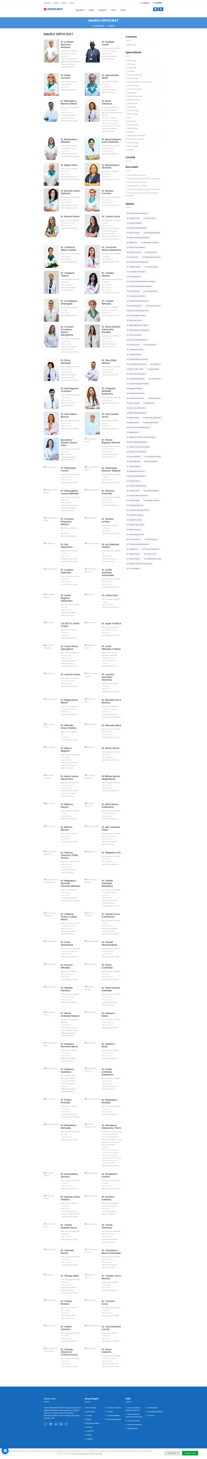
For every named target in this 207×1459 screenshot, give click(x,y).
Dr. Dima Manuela (133, 291)
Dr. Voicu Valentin (133, 569)
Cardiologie (132, 68)
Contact (71, 3)
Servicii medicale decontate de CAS (133, 1409)
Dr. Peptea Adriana (133, 466)
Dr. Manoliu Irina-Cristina (135, 398)
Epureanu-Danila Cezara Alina (137, 311)
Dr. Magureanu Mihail (134, 388)
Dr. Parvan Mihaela (133, 461)
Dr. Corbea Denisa (151, 267)
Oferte (89, 1435)
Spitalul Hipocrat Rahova (69, 90)
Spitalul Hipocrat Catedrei (111, 228)
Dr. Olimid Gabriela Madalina (137, 442)
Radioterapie (132, 103)
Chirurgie (131, 71)
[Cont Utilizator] (160, 9)
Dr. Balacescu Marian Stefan (137, 228)
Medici (123, 10)
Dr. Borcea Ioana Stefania (136, 247)
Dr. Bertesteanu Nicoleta (149, 242)
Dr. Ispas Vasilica (153, 369)
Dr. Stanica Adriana (133, 530)
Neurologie (132, 107)
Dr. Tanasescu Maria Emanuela (138, 544)
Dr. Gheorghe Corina (134, 320)
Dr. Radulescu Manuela (135, 505)
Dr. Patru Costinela (150, 461)
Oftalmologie (133, 114)
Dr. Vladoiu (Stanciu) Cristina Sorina (139, 564)
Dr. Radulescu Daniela (151, 500)
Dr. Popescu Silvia (133, 491)
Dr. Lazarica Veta (155, 379)
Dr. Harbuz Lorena (133, 345)
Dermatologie (133, 78)
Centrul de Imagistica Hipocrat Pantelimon (144, 189)
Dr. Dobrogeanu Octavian (136, 296)
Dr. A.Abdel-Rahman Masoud (137, 213)
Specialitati (80, 10)
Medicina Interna (134, 100)
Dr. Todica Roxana (133, 554)
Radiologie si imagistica (136, 135)
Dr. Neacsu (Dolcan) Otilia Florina (138, 427)
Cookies (110, 1412)
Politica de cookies (96, 1454)
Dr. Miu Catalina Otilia (150, 423)
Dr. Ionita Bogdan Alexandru (137, 364)
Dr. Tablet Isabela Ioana (135, 534)
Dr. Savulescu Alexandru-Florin (137, 510)
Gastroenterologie (135, 89)
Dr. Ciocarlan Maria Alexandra (137, 262)
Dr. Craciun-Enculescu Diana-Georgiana (141, 281)
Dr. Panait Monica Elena (152, 457)
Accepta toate (190, 1453)
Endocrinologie (133, 85)
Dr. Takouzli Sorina (151, 539)
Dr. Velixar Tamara (133, 559)
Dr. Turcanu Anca (150, 554)
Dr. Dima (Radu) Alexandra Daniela (139, 286)
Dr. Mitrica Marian (133, 423)
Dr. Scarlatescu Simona (135, 515)
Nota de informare (114, 1419)
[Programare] (155, 9)
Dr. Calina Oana (132, 257)
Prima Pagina (98, 26)
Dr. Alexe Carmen (150, 218)
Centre (113, 10)
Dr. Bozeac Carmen (134, 252)
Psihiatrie (131, 132)
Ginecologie (132, 93)
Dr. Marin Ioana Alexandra (136, 408)
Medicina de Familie (135, 96)
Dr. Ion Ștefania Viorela (135, 350)
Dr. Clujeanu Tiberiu (134, 267)
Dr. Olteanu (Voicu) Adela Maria (138, 447)
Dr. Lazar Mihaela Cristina (136, 379)
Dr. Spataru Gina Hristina (135, 525)
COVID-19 (90, 1431)
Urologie (131, 150)
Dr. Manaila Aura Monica (135, 393)
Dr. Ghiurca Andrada (134, 335)
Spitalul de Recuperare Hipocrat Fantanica (144, 179)
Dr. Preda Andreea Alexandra (137, 496)
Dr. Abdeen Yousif (133, 218)
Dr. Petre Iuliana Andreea (136, 471)
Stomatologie (133, 146)
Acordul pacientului (155, 1412)
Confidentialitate (113, 1415)
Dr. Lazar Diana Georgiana (136, 374)
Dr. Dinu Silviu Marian (151, 291)
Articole (64, 3)
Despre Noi (50, 1398)
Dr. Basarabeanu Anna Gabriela (138, 238)
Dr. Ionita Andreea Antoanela (137, 359)
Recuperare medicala (136, 139)
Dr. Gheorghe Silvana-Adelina (137, 325)
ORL (129, 118)
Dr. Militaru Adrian (133, 418)
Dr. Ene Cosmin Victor (153, 306)
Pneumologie (133, 125)
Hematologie (133, 128)
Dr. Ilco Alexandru (150, 345)
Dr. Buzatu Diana (150, 252)
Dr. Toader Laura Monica (150, 549)
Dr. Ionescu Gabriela (134, 354)
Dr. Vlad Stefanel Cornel (152, 559)
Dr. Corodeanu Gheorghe (136, 272)
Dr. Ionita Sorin (156, 364)
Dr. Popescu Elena (133, 481)
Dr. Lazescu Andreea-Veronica (138, 384)
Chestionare (152, 1408)
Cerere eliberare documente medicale (134, 1415)
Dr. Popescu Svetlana (151, 491)
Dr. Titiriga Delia (132, 549)
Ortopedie (132, 121)
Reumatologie (133, 143)
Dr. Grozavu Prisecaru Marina (137, 340)
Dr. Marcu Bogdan (133, 403)
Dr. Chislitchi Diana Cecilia (151, 257)
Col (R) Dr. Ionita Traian (135, 369)
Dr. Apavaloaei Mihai (134, 223)
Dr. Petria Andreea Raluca (136, 476)
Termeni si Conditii (114, 1408)
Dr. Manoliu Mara (154, 398)
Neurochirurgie (133, 110)
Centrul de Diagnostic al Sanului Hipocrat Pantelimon (142, 194)
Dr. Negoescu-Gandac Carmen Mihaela (141, 437)
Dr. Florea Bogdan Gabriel (136, 315)
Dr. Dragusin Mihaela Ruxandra (137, 301)
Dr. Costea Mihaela (133, 277)
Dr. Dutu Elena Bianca (134, 306)
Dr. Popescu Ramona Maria (136, 486)
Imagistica (102, 10)
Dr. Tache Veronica (133, 539)
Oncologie (132, 64)
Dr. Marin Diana (149, 403)
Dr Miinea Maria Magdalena (136, 413)
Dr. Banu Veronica (133, 233)
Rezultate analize (92, 1423)
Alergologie (132, 60)
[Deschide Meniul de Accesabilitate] (5, 1450)
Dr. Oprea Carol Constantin (136, 452)
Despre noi (47, 3)
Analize (91, 10)
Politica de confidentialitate (80, 1454)
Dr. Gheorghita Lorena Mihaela (137, 330)
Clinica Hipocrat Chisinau (69, 121)
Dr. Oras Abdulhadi (133, 457)
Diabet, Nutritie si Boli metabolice (140, 82)
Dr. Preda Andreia (133, 500)
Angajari (56, 3)
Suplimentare (132, 1428)
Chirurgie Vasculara (135, 75)
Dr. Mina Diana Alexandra (152, 418)
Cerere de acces (133, 1421)
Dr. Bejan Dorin (132, 242)
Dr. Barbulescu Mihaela (152, 233)
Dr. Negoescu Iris (133, 432)
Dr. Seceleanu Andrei (134, 520)
